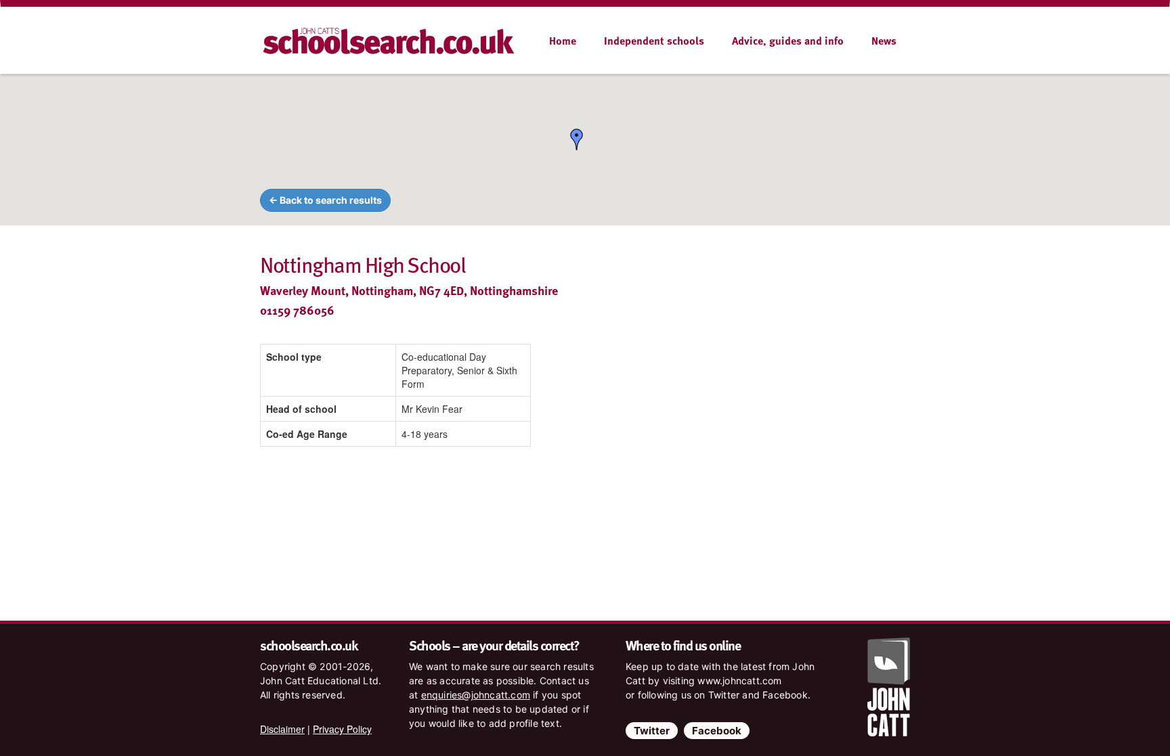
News (883, 40)
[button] (577, 139)
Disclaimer (282, 729)
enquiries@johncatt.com (475, 695)
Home (562, 40)
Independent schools (654, 40)
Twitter (652, 730)
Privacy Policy (342, 729)
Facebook (716, 730)
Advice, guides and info (788, 40)
